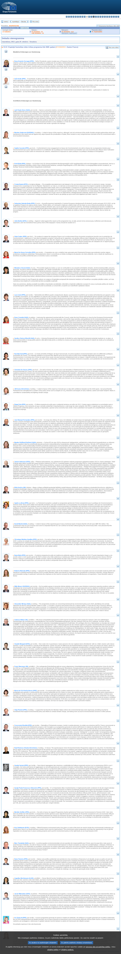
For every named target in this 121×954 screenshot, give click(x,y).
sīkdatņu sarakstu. (67, 950)
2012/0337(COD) (14, 25)
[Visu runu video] (6, 52)
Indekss (6, 21)
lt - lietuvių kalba (96, 17)
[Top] (118, 57)
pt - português (107, 17)
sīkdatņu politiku (52, 950)
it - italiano (91, 17)
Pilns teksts (35, 21)
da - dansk (73, 17)
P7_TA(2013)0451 (97, 31)
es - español (69, 17)
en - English (82, 17)
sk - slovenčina (111, 17)
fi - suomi (116, 17)
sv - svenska (118, 17)
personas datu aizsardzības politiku (98, 947)
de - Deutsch (76, 17)
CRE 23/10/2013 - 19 (38, 33)
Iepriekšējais (15, 21)
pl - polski (105, 17)
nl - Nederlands (103, 17)
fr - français (85, 17)
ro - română (109, 17)
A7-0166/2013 (6, 31)
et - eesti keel (78, 17)
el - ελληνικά (80, 17)
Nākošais (23, 21)
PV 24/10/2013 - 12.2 (68, 31)
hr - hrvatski (89, 17)
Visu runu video (114, 47)
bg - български (67, 17)
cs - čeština (71, 17)
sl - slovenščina (114, 17)
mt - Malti (100, 17)
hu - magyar (98, 17)
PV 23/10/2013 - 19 (37, 31)
